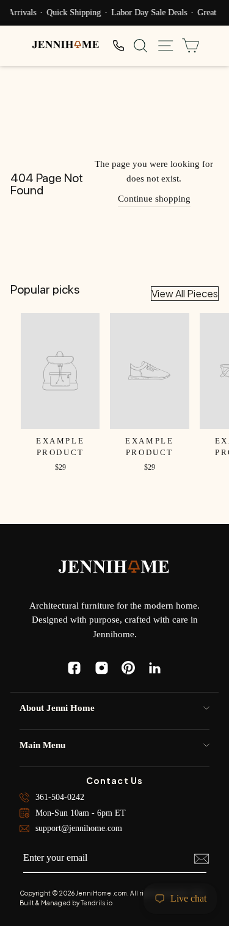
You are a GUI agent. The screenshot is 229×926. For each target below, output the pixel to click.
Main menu (42, 745)
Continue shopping (154, 198)
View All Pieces (184, 293)
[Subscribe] (201, 858)
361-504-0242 (59, 797)
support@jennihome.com (78, 828)
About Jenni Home (57, 708)
